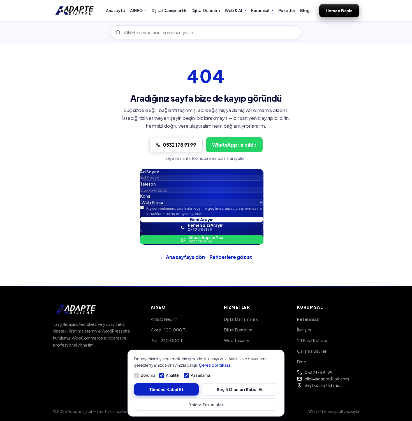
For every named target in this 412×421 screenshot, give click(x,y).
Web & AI (233, 10)
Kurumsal (260, 10)
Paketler (286, 10)
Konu (145, 195)
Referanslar (308, 319)
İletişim (304, 329)
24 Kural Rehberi (312, 340)
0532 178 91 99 (179, 145)
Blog (305, 10)
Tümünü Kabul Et (166, 389)
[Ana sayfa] (74, 10)
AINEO (136, 10)
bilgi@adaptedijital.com (327, 378)
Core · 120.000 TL (169, 329)
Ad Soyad (149, 171)
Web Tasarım (236, 340)
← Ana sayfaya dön (182, 257)
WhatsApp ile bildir (234, 145)
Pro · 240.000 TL (168, 340)
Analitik (172, 375)
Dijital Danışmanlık (169, 10)
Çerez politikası (214, 365)
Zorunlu (148, 375)
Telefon (148, 183)
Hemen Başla (339, 10)
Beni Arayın (202, 219)
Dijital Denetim (205, 10)
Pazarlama (200, 375)
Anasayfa (115, 10)
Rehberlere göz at (231, 257)
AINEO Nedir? (164, 319)
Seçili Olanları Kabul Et (240, 389)
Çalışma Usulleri (312, 351)
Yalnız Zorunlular (206, 404)
